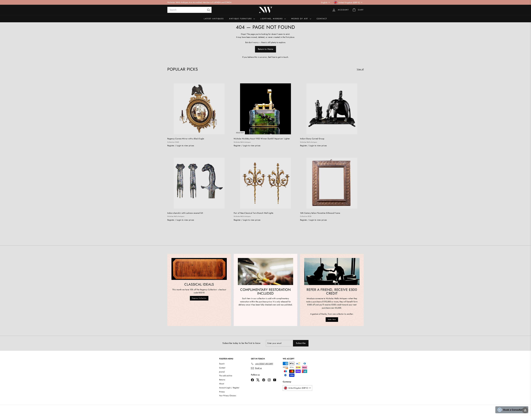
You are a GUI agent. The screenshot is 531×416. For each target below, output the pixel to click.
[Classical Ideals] (199, 269)
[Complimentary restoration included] (265, 271)
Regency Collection (199, 298)
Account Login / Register (229, 387)
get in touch (283, 57)
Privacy (222, 391)
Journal (222, 371)
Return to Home (265, 49)
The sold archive (225, 375)
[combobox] (189, 10)
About (221, 383)
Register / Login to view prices (180, 145)
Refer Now (332, 319)
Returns (222, 379)
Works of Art (300, 18)
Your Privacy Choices (227, 395)
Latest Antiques (214, 18)
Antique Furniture (241, 18)
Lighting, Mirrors (272, 18)
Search (222, 363)
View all (360, 69)
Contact (322, 18)
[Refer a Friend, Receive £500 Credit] (332, 271)
